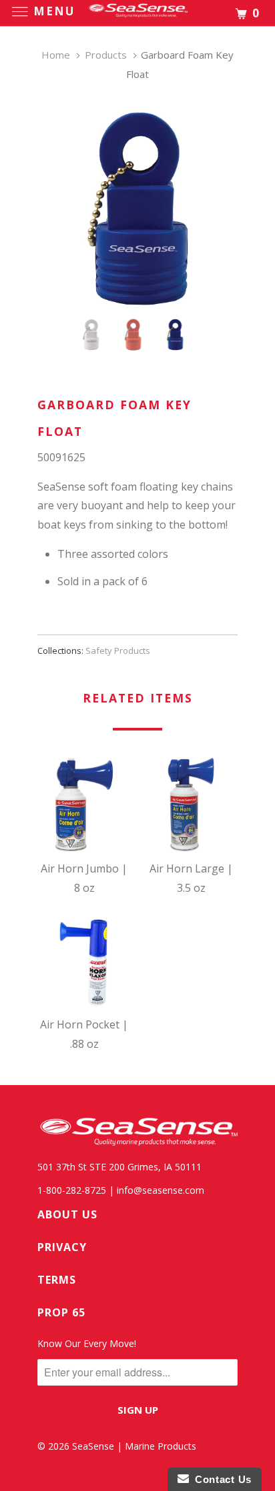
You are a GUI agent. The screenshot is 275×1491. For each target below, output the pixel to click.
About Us (67, 1214)
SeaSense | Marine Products (134, 1446)
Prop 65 (61, 1312)
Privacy (62, 1247)
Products (106, 54)
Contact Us (220, 1479)
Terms (56, 1279)
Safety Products (117, 651)
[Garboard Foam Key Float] (137, 209)
